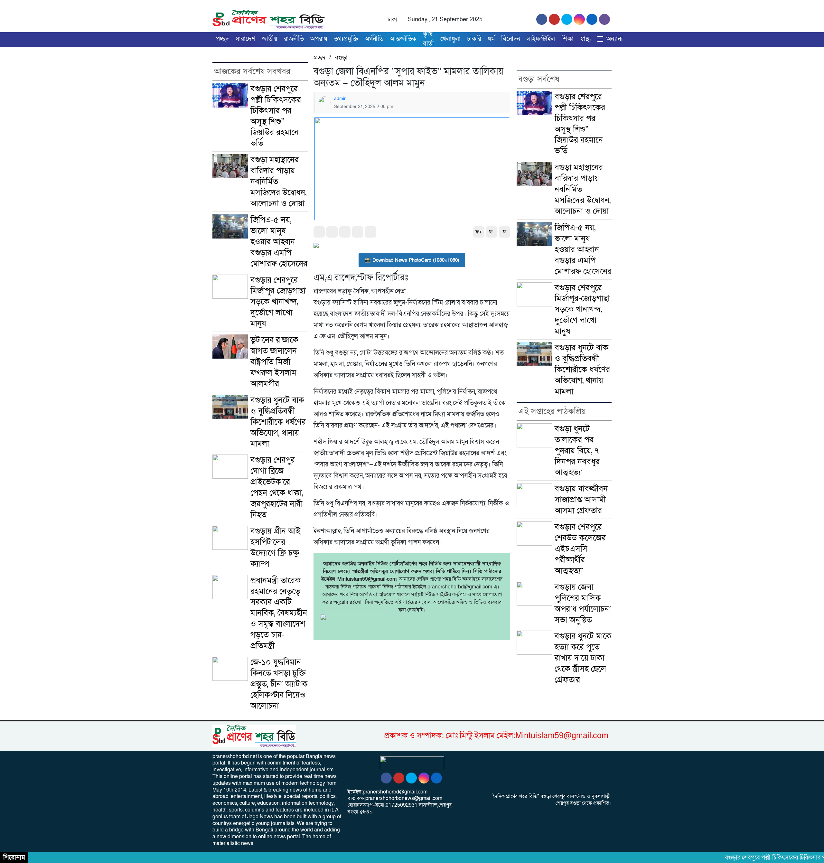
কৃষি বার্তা (428, 39)
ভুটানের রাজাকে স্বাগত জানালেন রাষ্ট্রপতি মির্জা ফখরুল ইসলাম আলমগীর (274, 361)
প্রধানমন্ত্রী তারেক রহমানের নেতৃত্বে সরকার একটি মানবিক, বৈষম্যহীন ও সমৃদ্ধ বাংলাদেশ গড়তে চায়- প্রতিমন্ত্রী (278, 613)
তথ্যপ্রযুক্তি (346, 39)
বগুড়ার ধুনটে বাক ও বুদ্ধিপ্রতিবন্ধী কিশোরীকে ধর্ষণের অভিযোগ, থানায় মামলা (278, 421)
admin (340, 99)
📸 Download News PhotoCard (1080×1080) (412, 260)
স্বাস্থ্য (585, 39)
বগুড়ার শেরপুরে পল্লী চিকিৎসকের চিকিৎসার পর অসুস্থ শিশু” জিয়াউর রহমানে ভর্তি (275, 116)
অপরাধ (318, 39)
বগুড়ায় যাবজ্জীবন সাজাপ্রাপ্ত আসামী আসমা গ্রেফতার (581, 499)
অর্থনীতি (374, 39)
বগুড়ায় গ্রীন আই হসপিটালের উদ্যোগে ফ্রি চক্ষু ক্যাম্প (275, 547)
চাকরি (474, 39)
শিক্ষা (567, 39)
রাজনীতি (294, 39)
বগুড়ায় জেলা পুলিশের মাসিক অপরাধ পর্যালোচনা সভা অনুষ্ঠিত (583, 603)
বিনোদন (510, 39)
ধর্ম (491, 39)
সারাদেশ (245, 39)
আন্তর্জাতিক (403, 39)
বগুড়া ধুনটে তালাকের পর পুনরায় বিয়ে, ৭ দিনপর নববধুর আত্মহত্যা (577, 450)
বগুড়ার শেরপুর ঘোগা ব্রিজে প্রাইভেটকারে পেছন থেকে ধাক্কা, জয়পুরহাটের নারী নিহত (276, 487)
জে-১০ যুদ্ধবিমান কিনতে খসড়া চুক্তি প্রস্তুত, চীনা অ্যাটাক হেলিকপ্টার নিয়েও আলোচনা (279, 683)
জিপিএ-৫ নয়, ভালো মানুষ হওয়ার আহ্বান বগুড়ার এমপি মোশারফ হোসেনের (278, 241)
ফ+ (478, 231)
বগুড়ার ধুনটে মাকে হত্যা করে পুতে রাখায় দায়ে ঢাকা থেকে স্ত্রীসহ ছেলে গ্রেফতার (583, 657)
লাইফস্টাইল (541, 39)
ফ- (491, 231)
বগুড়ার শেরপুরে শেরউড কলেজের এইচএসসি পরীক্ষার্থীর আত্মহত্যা (580, 548)
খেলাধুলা (450, 39)
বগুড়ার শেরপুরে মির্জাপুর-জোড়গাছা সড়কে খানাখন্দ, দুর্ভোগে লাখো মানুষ (277, 301)
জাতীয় (269, 39)
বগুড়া (341, 57)
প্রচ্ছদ (222, 39)
